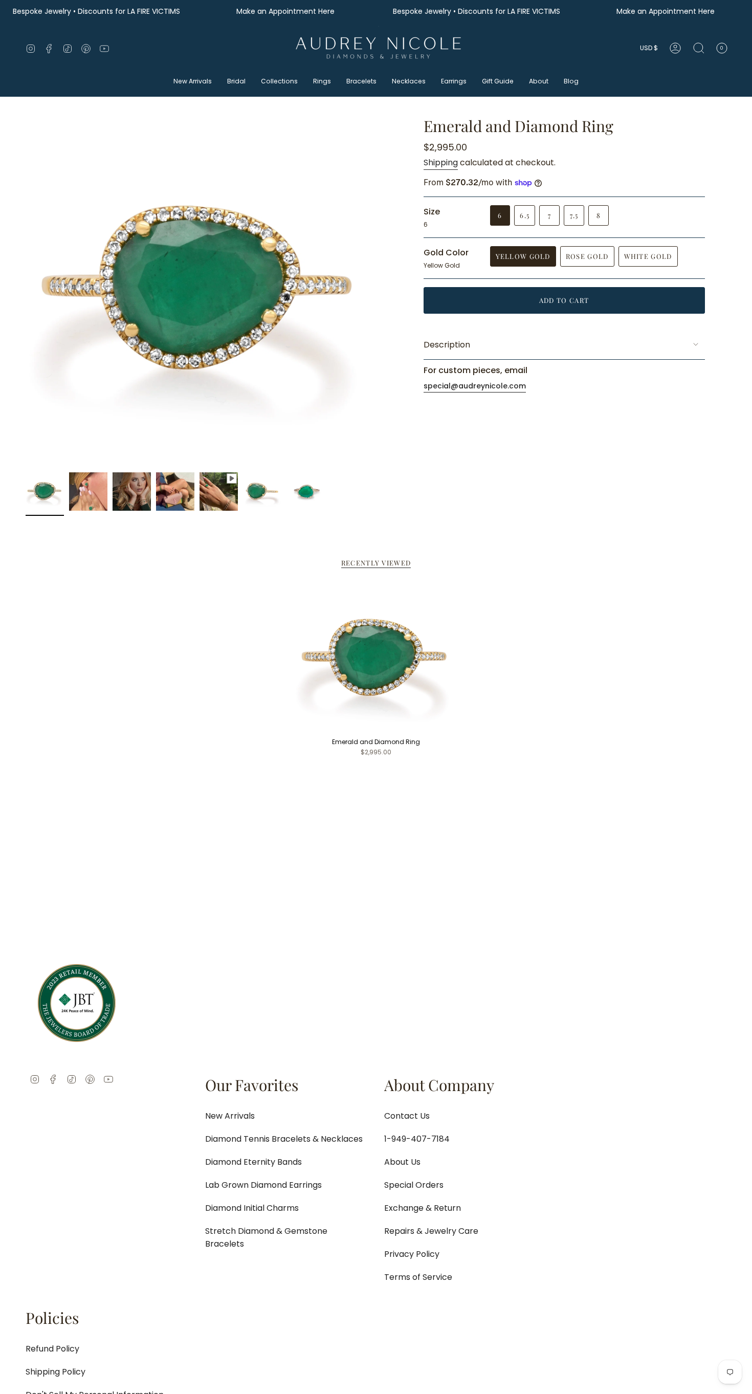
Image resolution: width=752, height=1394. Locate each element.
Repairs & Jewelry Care (431, 1231)
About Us (402, 1162)
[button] (192, 82)
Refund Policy (52, 1349)
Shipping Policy (55, 1372)
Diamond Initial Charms (252, 1208)
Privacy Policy (411, 1254)
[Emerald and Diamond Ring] (376, 659)
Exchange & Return (422, 1208)
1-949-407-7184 (417, 1139)
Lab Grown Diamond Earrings (263, 1185)
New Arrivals (230, 1116)
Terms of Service (418, 1277)
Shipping (441, 162)
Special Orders (414, 1185)
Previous (25, 292)
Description (447, 345)
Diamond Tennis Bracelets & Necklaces (284, 1139)
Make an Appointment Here (286, 11)
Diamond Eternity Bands (253, 1162)
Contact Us (407, 1116)
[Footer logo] (77, 1003)
